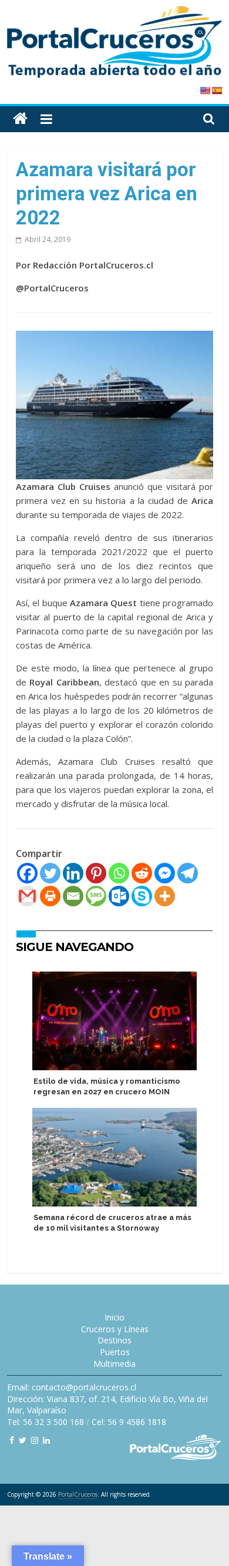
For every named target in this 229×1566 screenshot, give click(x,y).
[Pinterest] (96, 873)
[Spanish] (216, 90)
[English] (205, 90)
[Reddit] (142, 873)
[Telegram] (187, 873)
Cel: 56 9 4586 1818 (129, 1421)
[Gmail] (27, 896)
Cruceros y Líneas (115, 1329)
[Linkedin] (73, 873)
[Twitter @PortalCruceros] (22, 1440)
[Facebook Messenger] (164, 873)
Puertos (115, 1351)
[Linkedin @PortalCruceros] (46, 1440)
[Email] (73, 896)
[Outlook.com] (119, 896)
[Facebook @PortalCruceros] (11, 1440)
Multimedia (114, 1363)
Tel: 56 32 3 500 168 (45, 1421)
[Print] (50, 896)
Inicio (114, 1317)
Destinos (114, 1340)
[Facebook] (27, 873)
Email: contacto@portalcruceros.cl (71, 1387)
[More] (164, 896)
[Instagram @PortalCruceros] (35, 1440)
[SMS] (96, 896)
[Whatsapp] (119, 873)
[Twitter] (50, 873)
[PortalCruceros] (20, 119)
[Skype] (142, 896)
